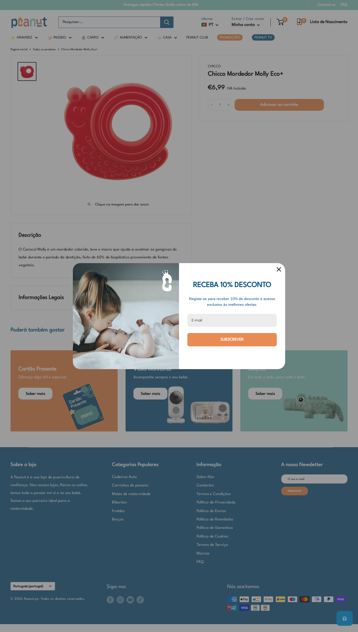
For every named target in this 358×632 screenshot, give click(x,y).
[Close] (279, 269)
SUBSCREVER (232, 340)
